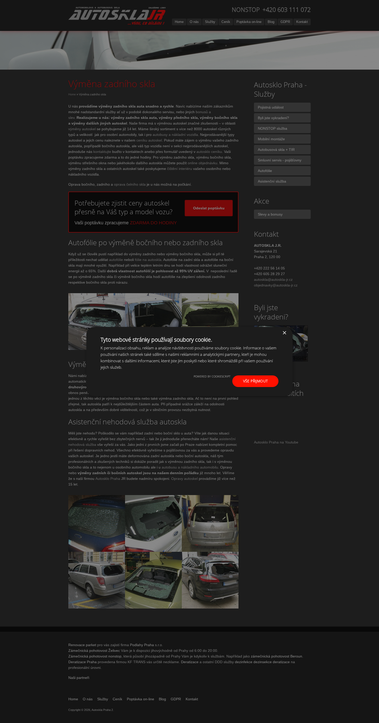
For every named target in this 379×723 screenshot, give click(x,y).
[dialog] (189, 361)
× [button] (284, 333)
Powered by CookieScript (212, 376)
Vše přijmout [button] (255, 381)
